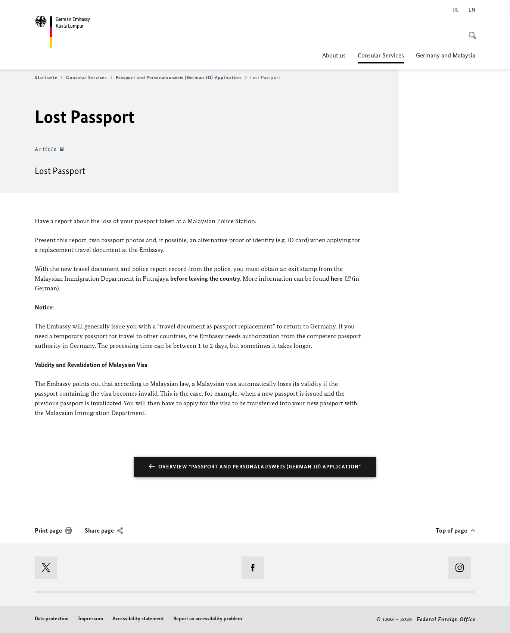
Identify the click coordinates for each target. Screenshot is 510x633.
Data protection (52, 618)
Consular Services (381, 57)
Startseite (46, 77)
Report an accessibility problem (207, 618)
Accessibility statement (138, 618)
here (336, 278)
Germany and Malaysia (445, 55)
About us (334, 55)
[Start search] (470, 31)
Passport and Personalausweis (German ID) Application (178, 77)
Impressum (90, 618)
